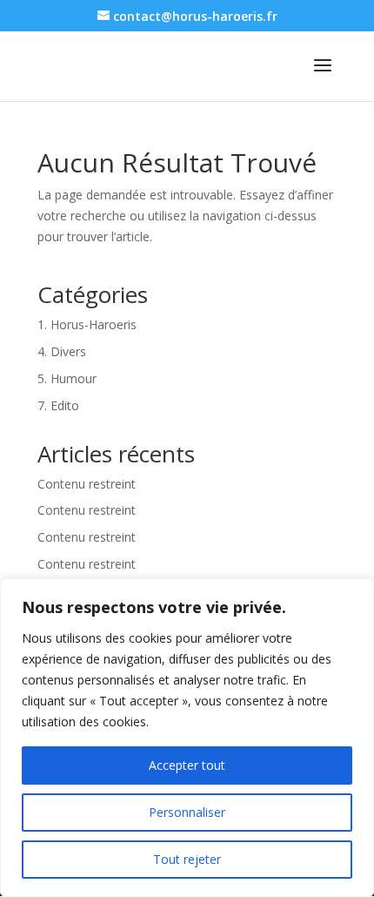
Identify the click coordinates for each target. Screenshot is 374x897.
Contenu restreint (86, 483)
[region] (187, 737)
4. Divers (61, 351)
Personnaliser (187, 812)
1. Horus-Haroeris (87, 324)
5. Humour (67, 378)
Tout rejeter (187, 859)
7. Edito (58, 405)
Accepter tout (187, 765)
